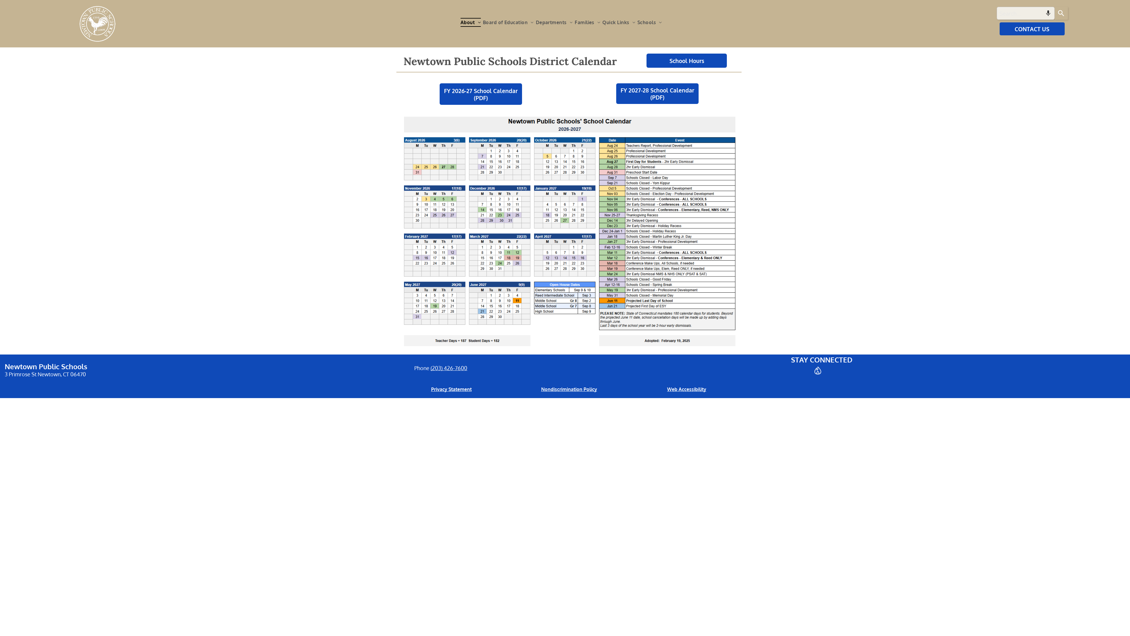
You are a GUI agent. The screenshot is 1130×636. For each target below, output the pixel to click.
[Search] (1061, 13)
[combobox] (1026, 13)
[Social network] (817, 371)
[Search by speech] (1048, 13)
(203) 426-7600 (449, 368)
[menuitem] (472, 22)
